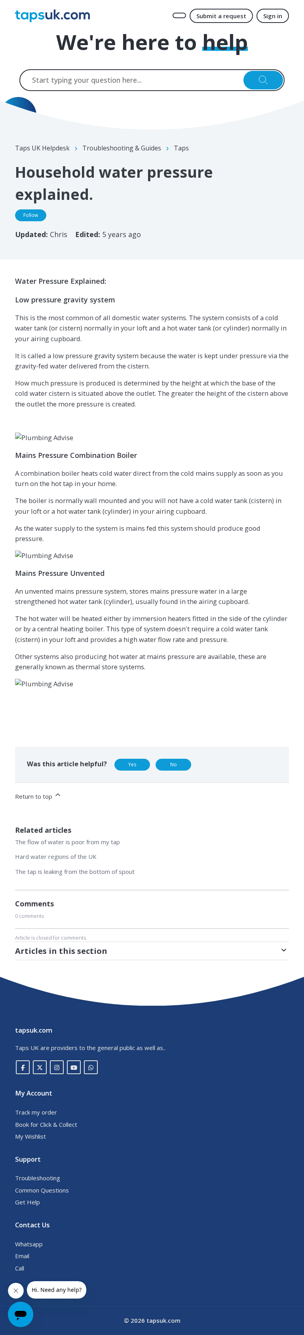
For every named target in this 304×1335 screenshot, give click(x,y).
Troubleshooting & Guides (121, 148)
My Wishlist (30, 1136)
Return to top (34, 796)
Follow (30, 215)
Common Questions (42, 1190)
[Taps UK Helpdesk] (52, 15)
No (173, 764)
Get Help (27, 1202)
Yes (132, 764)
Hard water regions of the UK (56, 856)
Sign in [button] (272, 16)
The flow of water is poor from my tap (67, 842)
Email (22, 1256)
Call (19, 1268)
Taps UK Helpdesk (42, 148)
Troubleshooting (37, 1178)
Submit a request (221, 16)
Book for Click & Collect (46, 1124)
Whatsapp (29, 1244)
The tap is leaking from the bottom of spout (75, 871)
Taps (181, 148)
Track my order (36, 1112)
